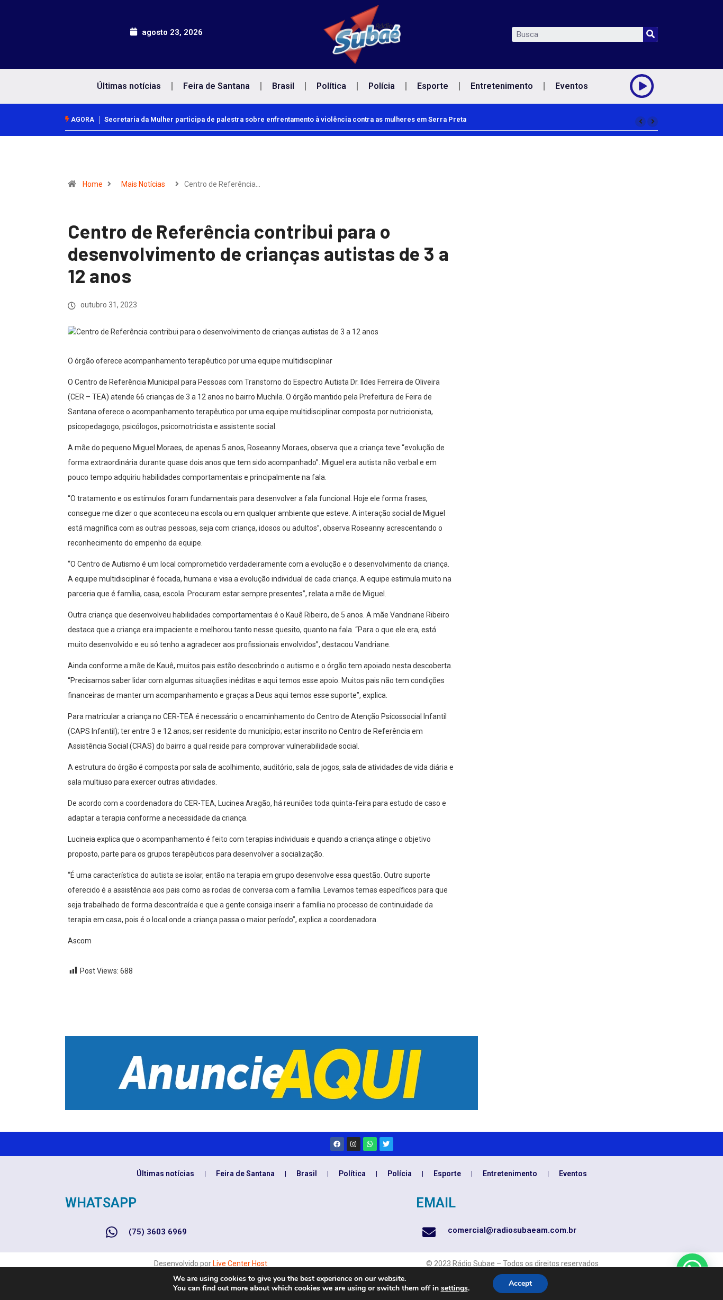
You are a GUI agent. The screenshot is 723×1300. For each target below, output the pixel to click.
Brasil (283, 86)
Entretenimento (502, 86)
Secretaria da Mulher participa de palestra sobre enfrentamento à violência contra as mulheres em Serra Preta (285, 119)
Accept (520, 1283)
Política (331, 86)
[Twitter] (386, 1144)
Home (93, 184)
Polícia (381, 86)
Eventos (571, 86)
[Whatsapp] (370, 1144)
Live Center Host (240, 1263)
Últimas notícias (129, 86)
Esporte (432, 86)
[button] (640, 121)
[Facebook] (337, 1144)
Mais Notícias (143, 184)
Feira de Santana (216, 86)
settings (454, 1288)
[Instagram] (353, 1144)
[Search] (650, 34)
